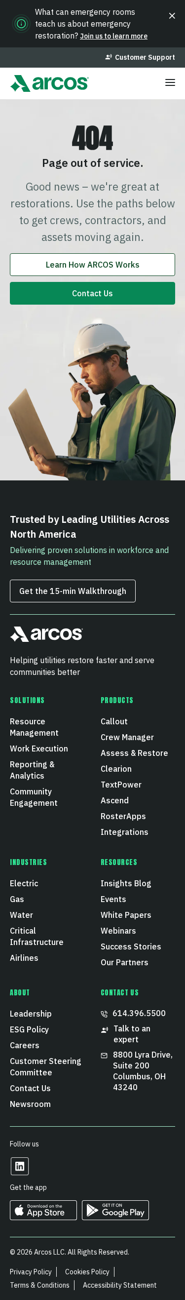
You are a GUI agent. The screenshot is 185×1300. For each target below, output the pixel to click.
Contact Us (92, 293)
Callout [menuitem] (114, 721)
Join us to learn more (114, 36)
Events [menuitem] (113, 899)
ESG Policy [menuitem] (29, 1029)
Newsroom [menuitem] (30, 1104)
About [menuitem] (20, 993)
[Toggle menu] (170, 83)
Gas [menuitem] (17, 899)
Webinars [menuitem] (118, 931)
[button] (172, 16)
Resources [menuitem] (119, 862)
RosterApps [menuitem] (123, 816)
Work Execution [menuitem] (39, 748)
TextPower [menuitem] (121, 784)
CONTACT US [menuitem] (120, 993)
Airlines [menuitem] (24, 958)
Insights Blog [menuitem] (126, 883)
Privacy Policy (31, 1271)
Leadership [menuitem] (31, 1014)
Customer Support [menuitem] (145, 57)
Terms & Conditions (40, 1285)
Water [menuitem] (21, 915)
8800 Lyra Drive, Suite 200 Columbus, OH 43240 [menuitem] (144, 1071)
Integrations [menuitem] (124, 832)
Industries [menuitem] (28, 862)
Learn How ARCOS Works (93, 265)
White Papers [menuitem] (126, 915)
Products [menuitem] (117, 701)
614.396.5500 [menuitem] (139, 1013)
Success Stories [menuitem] (131, 946)
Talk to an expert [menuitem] (131, 1034)
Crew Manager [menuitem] (127, 737)
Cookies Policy (87, 1271)
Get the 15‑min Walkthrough (72, 591)
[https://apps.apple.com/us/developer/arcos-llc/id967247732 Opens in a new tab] (43, 1216)
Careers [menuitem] (24, 1045)
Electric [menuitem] (24, 883)
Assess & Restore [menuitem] (134, 753)
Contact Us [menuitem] (30, 1088)
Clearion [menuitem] (116, 769)
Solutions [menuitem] (27, 701)
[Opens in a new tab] (20, 1173)
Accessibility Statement (120, 1285)
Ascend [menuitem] (115, 800)
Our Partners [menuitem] (124, 962)
